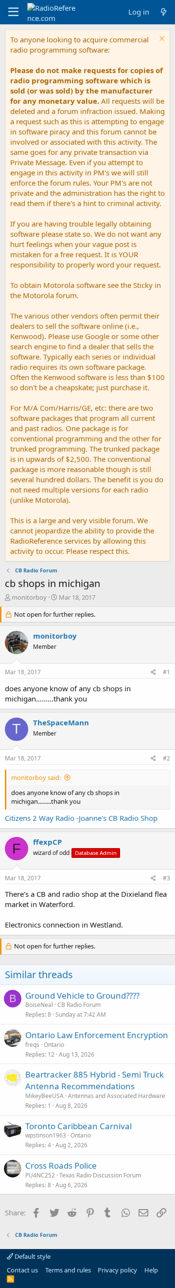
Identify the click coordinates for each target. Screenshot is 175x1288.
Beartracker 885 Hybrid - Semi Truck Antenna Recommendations (94, 1080)
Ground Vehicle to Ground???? (82, 995)
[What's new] (163, 12)
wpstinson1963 (45, 1135)
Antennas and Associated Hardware (116, 1096)
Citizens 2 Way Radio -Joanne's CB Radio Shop (81, 818)
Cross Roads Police (61, 1165)
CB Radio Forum (79, 1005)
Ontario (54, 1045)
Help (151, 1270)
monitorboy (29, 597)
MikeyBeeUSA (44, 1096)
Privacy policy (117, 1270)
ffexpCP (47, 842)
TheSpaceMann (61, 722)
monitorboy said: (36, 777)
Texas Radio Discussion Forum (100, 1175)
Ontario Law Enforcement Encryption (96, 1035)
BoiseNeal (39, 1005)
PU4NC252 (40, 1175)
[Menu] (13, 12)
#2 (166, 758)
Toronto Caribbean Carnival (78, 1126)
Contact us (22, 1270)
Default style (32, 1256)
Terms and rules (68, 1270)
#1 (166, 672)
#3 (166, 878)
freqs (32, 1045)
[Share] (153, 672)
